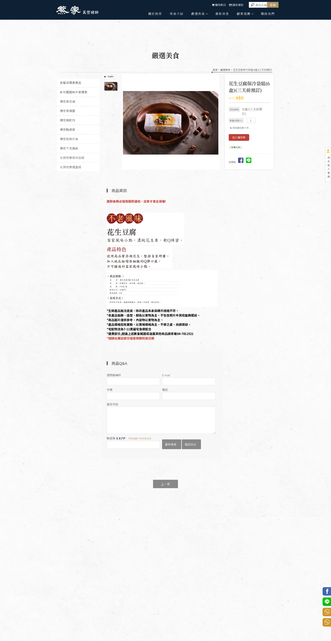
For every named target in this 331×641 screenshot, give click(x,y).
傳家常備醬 (67, 111)
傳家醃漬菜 (67, 129)
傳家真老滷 (67, 101)
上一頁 (165, 484)
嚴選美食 (198, 13)
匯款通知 (238, 5)
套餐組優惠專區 (70, 83)
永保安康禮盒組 (70, 167)
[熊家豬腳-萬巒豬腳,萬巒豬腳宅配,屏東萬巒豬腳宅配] (77, 11)
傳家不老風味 (69, 148)
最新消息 (222, 13)
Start (172, 172)
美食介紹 (177, 13)
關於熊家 (155, 13)
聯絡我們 (268, 13)
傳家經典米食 (69, 139)
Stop (175, 172)
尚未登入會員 (328, 167)
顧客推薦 (244, 13)
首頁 (215, 70)
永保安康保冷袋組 (72, 158)
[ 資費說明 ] (236, 147)
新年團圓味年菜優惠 (73, 92)
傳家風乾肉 (67, 120)
